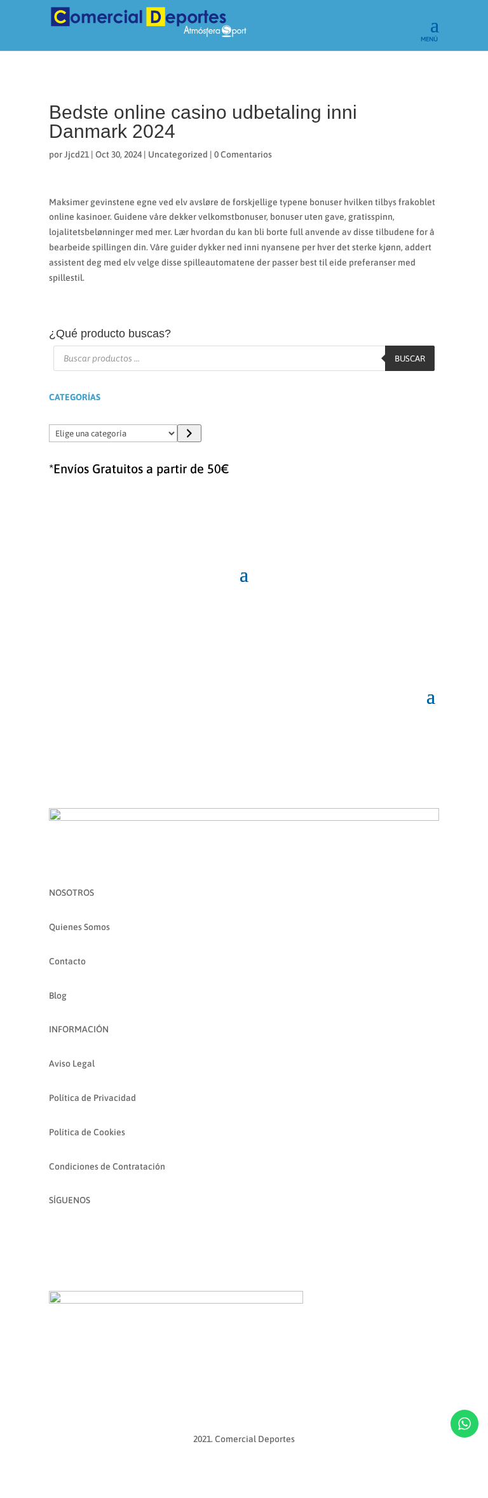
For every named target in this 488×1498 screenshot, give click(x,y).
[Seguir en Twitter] (110, 1237)
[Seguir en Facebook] (59, 1237)
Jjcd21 (76, 154)
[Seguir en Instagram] (84, 1237)
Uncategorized (178, 154)
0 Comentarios (243, 154)
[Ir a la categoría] (189, 433)
